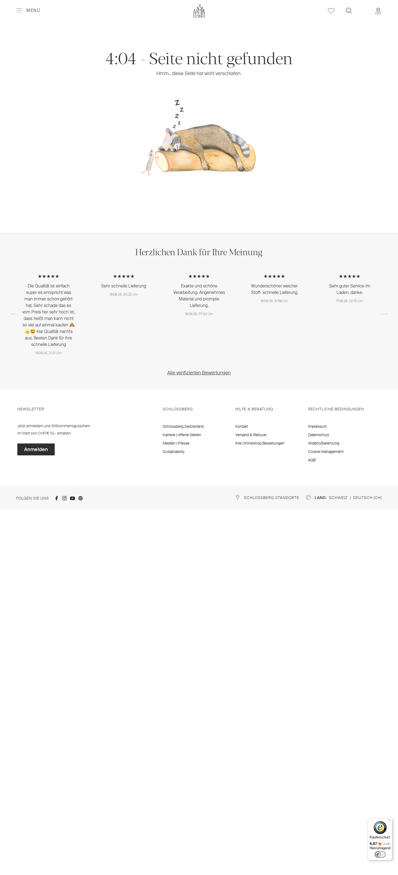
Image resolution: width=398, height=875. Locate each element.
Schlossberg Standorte (271, 497)
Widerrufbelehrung (323, 443)
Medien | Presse (176, 443)
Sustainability (174, 451)
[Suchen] (349, 11)
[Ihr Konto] (378, 11)
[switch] (380, 854)
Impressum (317, 426)
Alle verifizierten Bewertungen (199, 373)
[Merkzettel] (331, 11)
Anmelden (36, 449)
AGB (312, 460)
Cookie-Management (326, 451)
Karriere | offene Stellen (182, 434)
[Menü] (389, 821)
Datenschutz (318, 434)
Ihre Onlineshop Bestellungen (260, 443)
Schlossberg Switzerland (183, 426)
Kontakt (241, 426)
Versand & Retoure (250, 434)
